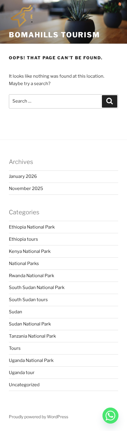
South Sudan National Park (36, 287)
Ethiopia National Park (32, 227)
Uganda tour (22, 372)
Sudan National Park (30, 324)
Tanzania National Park (32, 336)
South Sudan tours (28, 299)
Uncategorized (24, 384)
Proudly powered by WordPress (38, 416)
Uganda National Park (31, 360)
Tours (15, 348)
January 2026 (23, 176)
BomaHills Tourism (54, 35)
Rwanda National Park (31, 275)
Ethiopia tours (23, 239)
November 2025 (26, 188)
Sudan (15, 312)
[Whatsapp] (110, 416)
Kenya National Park (30, 251)
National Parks (24, 263)
